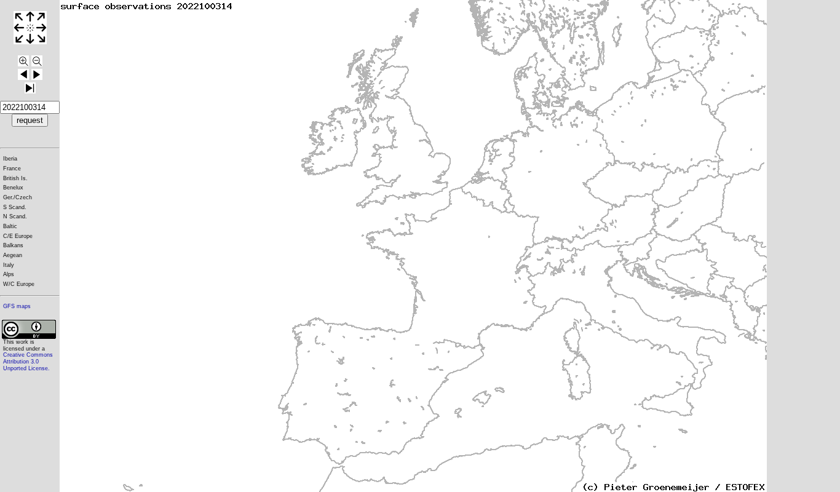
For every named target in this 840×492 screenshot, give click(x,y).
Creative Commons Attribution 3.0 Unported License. (28, 361)
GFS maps (17, 306)
